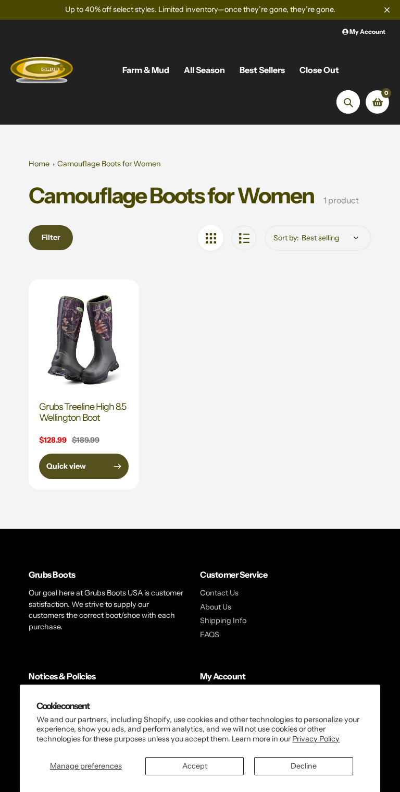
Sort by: (286, 237)
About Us (215, 607)
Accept (194, 766)
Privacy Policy (316, 739)
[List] (244, 238)
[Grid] (210, 238)
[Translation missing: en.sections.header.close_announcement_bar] (387, 10)
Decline (304, 766)
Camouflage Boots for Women (109, 163)
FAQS (209, 634)
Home (39, 163)
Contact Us (219, 593)
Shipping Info (223, 620)
